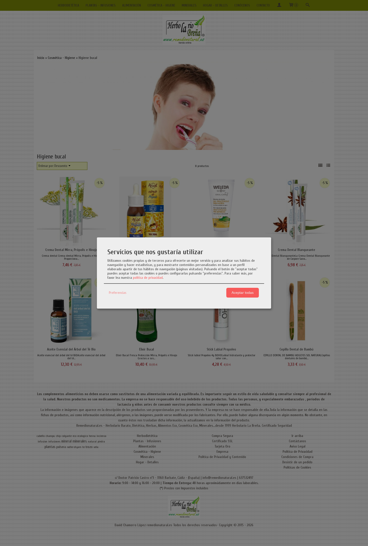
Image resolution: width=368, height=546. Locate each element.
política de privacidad (148, 278)
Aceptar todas (243, 293)
